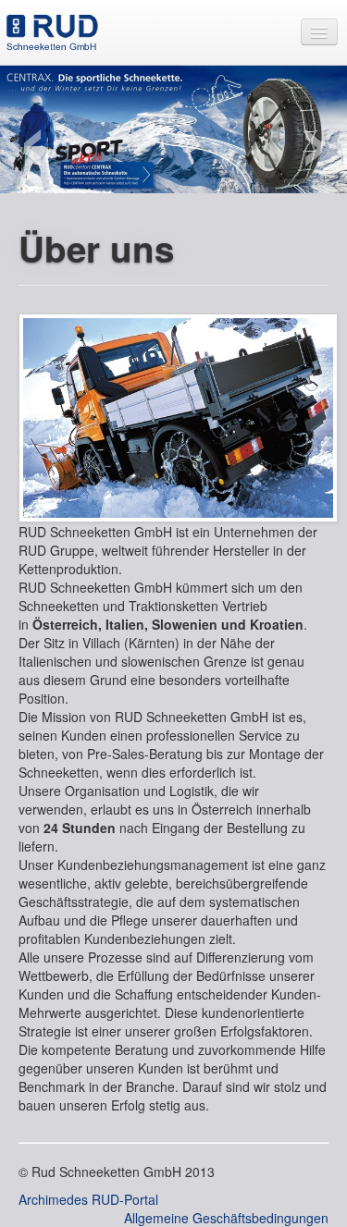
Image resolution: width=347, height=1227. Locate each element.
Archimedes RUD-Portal (88, 1199)
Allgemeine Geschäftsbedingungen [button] (226, 1218)
